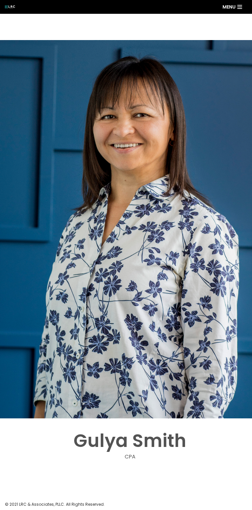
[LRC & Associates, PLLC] (12, 7)
